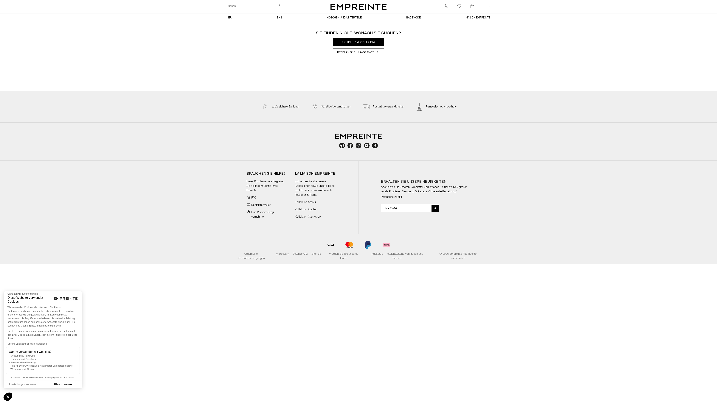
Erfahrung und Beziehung (23, 359)
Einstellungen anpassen (23, 384)
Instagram (360, 145)
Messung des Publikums (22, 355)
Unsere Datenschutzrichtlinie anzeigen (27, 344)
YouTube (368, 145)
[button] (7, 396)
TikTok (375, 145)
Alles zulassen (62, 384)
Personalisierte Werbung (23, 362)
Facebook (352, 145)
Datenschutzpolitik (392, 196)
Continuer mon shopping (358, 42)
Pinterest (343, 145)
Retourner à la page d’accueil (358, 52)
